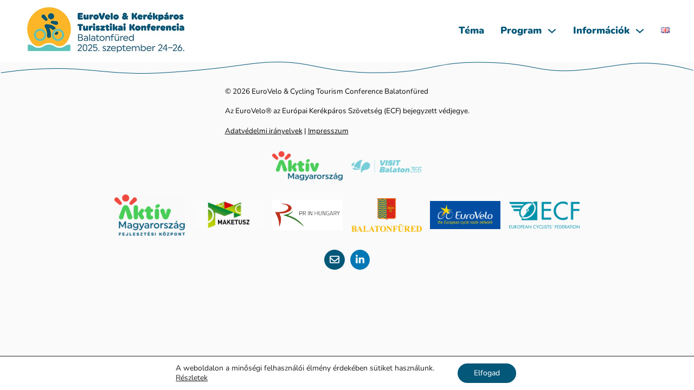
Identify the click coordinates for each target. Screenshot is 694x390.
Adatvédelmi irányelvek (264, 131)
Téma (471, 30)
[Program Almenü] (552, 31)
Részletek (192, 378)
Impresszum (328, 131)
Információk (601, 30)
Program (521, 30)
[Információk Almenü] (640, 31)
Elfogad (487, 373)
